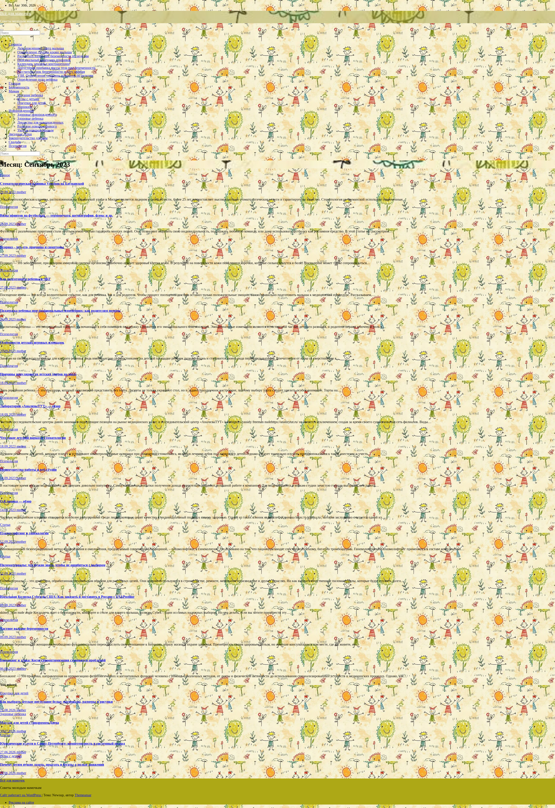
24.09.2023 (8, 319)
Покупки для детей (31, 103)
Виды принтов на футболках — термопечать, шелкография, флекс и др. (56, 215)
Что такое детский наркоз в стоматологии (33, 438)
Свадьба (15, 142)
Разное (5, 175)
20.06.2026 (8, 773)
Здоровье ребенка (30, 118)
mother (21, 192)
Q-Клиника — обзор (15, 501)
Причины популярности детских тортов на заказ (38, 374)
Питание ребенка (30, 95)
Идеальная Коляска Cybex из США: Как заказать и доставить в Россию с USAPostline (67, 597)
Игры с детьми (28, 99)
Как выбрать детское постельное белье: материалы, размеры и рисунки (56, 701)
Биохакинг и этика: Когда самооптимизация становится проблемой (53, 660)
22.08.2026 (8, 710)
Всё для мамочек (15, 13)
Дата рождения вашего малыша (40, 48)
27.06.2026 (8, 752)
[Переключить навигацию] (1, 29)
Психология (17, 146)
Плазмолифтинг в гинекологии (24, 533)
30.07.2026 (8, 731)
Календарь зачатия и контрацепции (43, 64)
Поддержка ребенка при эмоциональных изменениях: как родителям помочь (60, 310)
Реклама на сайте (21, 802)
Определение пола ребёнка (37, 79)
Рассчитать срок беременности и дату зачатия (51, 72)
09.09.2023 (8, 605)
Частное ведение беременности (24, 628)
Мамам (14, 91)
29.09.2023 (8, 192)
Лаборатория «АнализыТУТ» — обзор (30, 406)
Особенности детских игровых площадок (32, 342)
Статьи (5, 525)
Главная (14, 83)
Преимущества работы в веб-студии (28, 469)
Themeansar (83, 795)
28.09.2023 (8, 224)
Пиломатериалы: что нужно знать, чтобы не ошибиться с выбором (52, 565)
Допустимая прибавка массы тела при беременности (56, 68)
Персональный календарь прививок (44, 60)
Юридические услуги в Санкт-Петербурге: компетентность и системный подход (62, 743)
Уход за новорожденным (35, 130)
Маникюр (24, 107)
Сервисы (15, 44)
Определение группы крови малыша (44, 52)
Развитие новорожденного (37, 126)
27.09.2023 (8, 255)
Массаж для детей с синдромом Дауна (29, 723)
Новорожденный (21, 111)
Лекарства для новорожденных (40, 122)
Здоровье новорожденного (37, 114)
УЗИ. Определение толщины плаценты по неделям (55, 75)
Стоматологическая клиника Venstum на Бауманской (42, 183)
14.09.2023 (8, 478)
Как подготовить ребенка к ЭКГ (25, 279)
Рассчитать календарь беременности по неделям (53, 56)
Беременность (19, 87)
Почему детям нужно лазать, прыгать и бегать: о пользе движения (52, 764)
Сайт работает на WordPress (21, 795)
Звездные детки (20, 134)
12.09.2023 (8, 541)
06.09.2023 (8, 669)
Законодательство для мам (28, 138)
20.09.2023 (8, 351)
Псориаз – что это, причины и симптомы (32, 247)
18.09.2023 (8, 383)
